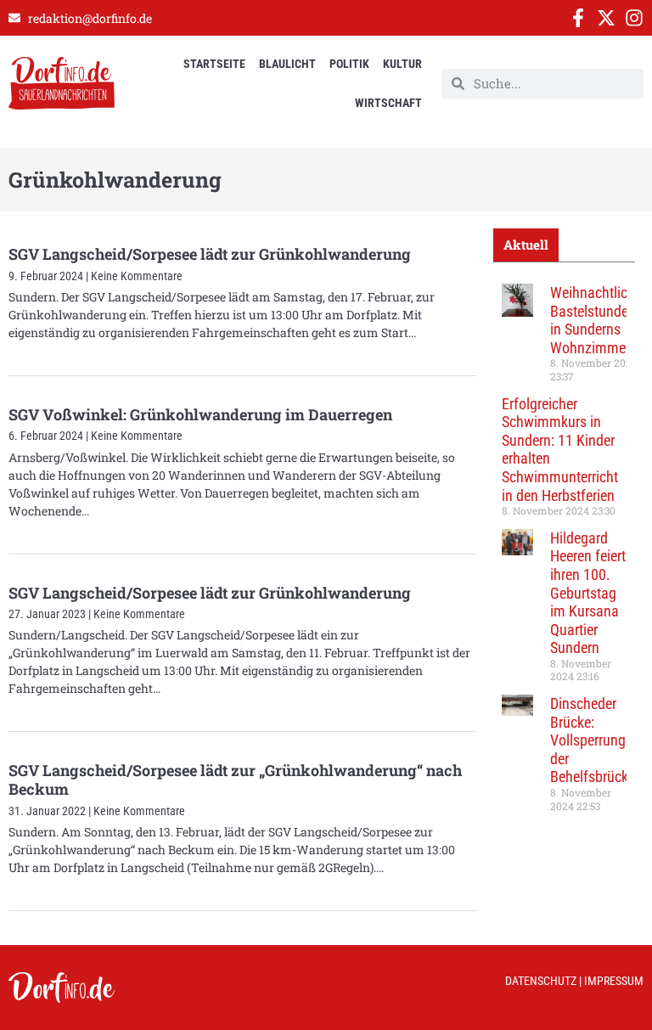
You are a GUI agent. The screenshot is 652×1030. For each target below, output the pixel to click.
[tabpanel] (564, 553)
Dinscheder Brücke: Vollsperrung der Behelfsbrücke (592, 740)
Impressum (614, 981)
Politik (349, 63)
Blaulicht (287, 63)
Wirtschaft (388, 103)
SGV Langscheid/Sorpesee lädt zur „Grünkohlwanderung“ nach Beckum (235, 779)
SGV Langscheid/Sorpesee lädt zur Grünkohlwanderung (209, 254)
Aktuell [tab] (525, 244)
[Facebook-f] (578, 17)
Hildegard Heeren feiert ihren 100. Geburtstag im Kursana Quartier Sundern (588, 593)
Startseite (214, 63)
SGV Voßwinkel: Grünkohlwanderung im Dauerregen (200, 414)
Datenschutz (540, 981)
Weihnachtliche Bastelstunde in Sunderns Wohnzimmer (596, 320)
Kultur (402, 63)
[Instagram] (634, 17)
